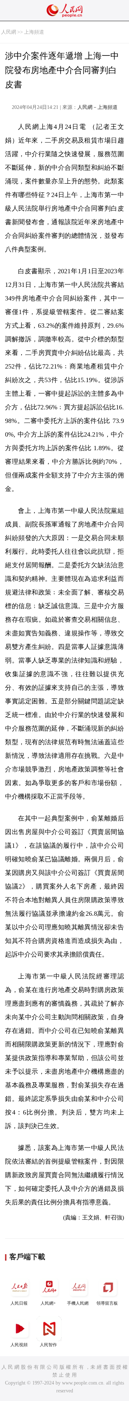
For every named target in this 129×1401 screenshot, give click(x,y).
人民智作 (48, 1344)
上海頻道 (34, 32)
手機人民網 (78, 1303)
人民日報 (19, 1303)
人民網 (8, 32)
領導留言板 (107, 1303)
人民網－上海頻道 (97, 107)
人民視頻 (19, 1344)
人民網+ (48, 1303)
